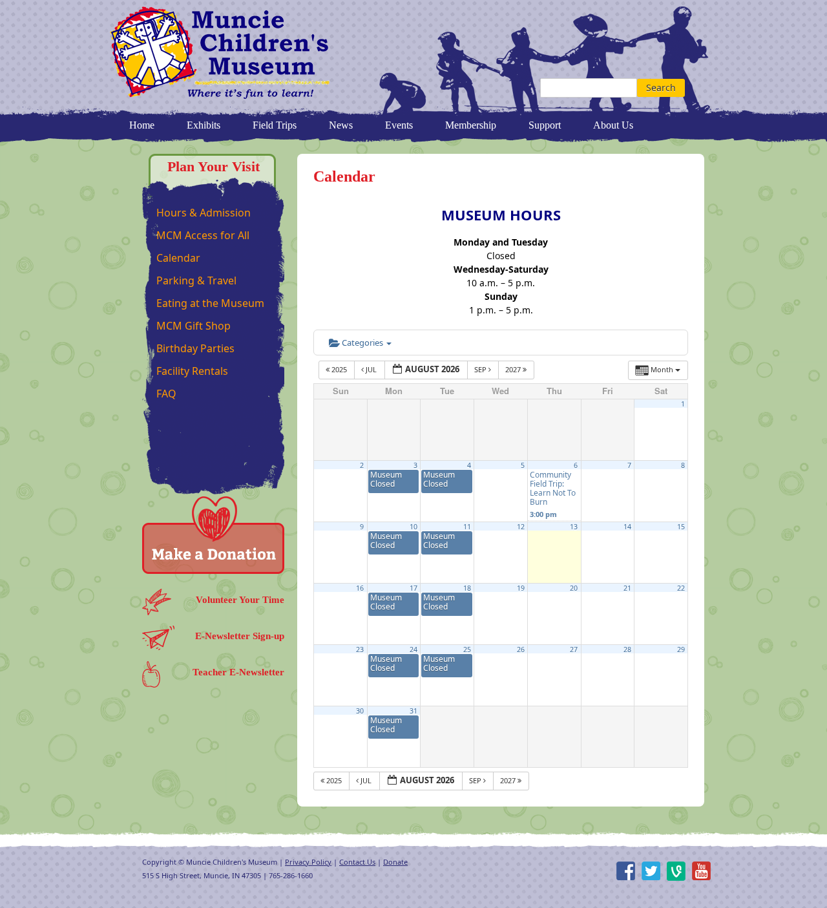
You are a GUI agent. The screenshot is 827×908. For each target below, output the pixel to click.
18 (467, 588)
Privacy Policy (308, 862)
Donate (395, 862)
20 (574, 588)
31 (413, 710)
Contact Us (357, 862)
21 (627, 588)
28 (627, 649)
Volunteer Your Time (240, 600)
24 (413, 649)
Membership (470, 125)
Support (545, 125)
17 (413, 588)
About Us (613, 125)
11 (467, 526)
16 (360, 588)
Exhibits (203, 125)
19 (521, 588)
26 (521, 649)
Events (399, 125)
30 (360, 710)
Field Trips (275, 125)
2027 (514, 369)
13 (574, 526)
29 (681, 649)
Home (141, 125)
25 (467, 649)
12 (521, 526)
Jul (371, 369)
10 (413, 526)
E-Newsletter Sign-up (239, 636)
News (341, 125)
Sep (481, 369)
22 (681, 588)
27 (574, 649)
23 (360, 649)
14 (627, 526)
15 (681, 526)
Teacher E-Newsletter (238, 672)
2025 (339, 369)
